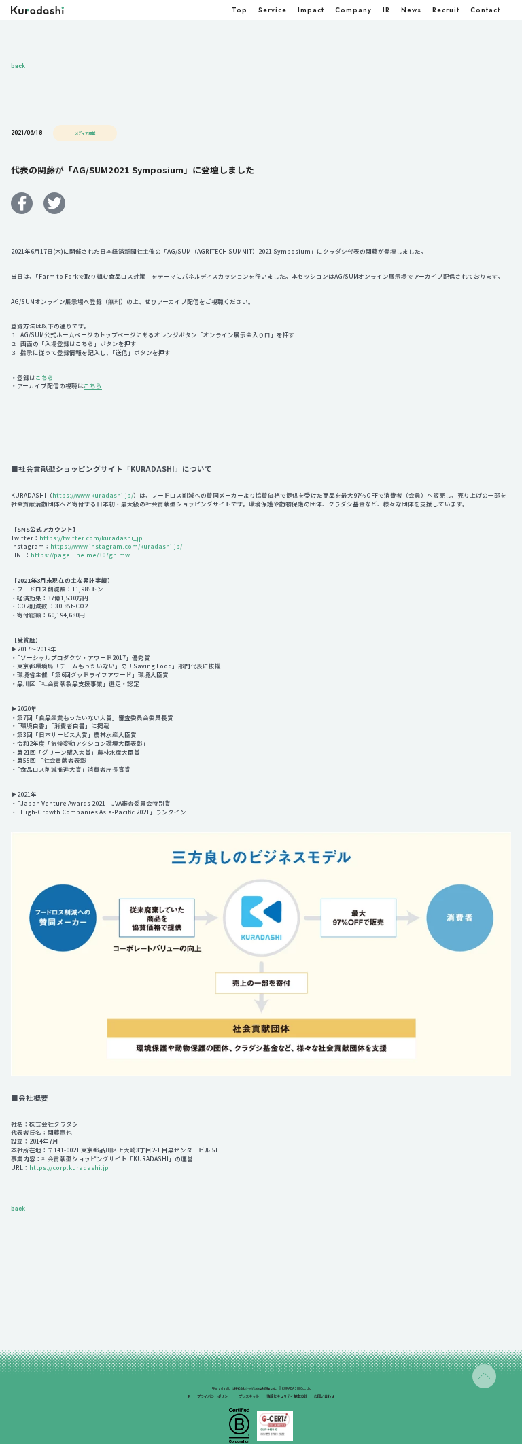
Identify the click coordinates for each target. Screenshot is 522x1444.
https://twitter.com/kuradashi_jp (91, 538)
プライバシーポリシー (214, 1396)
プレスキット (249, 1396)
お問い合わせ (324, 1396)
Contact (485, 10)
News (411, 10)
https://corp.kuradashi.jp (69, 1167)
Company (353, 10)
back (18, 66)
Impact (311, 10)
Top (239, 10)
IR (386, 10)
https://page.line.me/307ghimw (80, 555)
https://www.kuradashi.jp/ (92, 495)
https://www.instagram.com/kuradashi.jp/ (116, 546)
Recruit (445, 10)
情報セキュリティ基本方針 (286, 1396)
